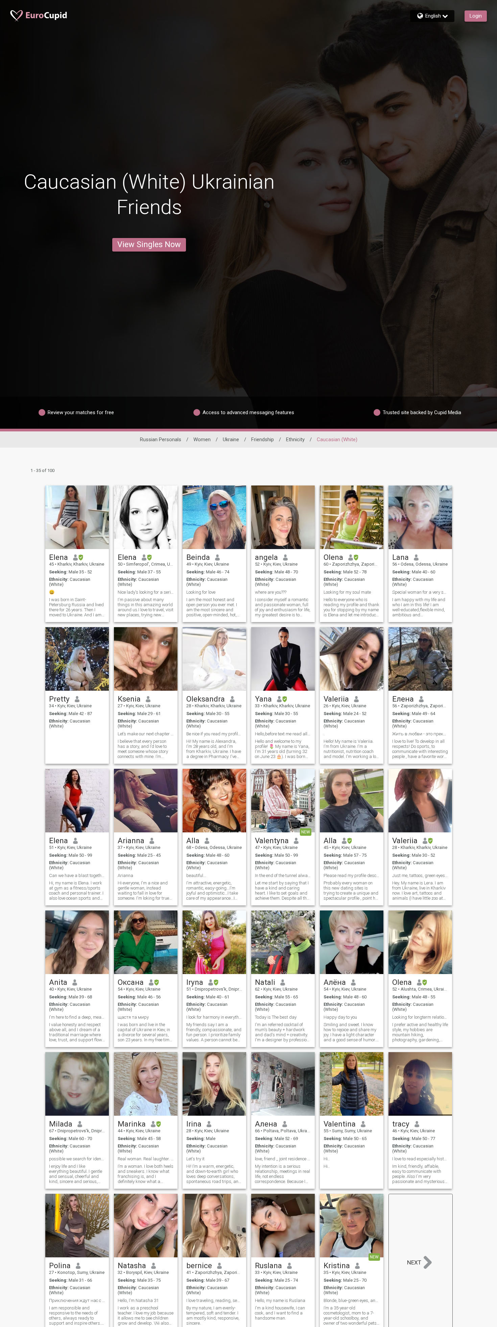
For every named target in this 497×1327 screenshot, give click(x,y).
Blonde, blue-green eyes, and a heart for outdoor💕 (352, 1300)
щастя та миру (133, 1017)
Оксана (131, 982)
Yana (263, 698)
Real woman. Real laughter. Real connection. (146, 1158)
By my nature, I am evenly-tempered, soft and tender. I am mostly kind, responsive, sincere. (212, 1315)
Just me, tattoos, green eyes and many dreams (420, 875)
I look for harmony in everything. (214, 1017)
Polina (60, 1265)
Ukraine (231, 439)
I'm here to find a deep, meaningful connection (77, 1017)
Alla (192, 840)
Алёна (335, 982)
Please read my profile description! (352, 875)
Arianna (131, 840)
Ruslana (268, 1265)
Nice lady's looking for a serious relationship (146, 592)
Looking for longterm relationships (420, 1017)
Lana (400, 557)
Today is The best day (276, 1017)
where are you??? (270, 592)
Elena (58, 557)
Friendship (262, 439)
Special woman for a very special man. (420, 592)
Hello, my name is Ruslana (280, 1300)
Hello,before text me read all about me (283, 733)
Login (476, 16)
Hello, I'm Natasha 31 (138, 1300)
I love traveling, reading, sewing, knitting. (214, 1300)
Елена (403, 698)
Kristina (337, 1265)
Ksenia (129, 698)
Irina (194, 1123)
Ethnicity (295, 439)
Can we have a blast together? (77, 875)
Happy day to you (340, 1017)
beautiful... (196, 875)
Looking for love (200, 592)
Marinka (132, 1123)
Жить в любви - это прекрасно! (420, 733)
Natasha (132, 1265)
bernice (199, 1265)
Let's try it (195, 1158)
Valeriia (336, 698)
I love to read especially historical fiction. (420, 1158)
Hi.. (327, 1158)
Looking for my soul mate (347, 592)
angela (266, 557)
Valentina (340, 1123)
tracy (400, 1123)
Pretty (59, 698)
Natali (265, 982)
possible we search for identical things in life (77, 1158)
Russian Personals (160, 439)
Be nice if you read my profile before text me (214, 733)
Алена (266, 1123)
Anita (58, 982)
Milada (60, 1123)
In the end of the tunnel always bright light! (283, 875)
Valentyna (272, 840)
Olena (333, 557)
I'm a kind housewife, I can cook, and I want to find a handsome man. (280, 1313)
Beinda (198, 557)
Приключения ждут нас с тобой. (77, 1300)
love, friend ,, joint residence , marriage (283, 1158)
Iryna (194, 982)
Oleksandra (205, 698)
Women (202, 439)
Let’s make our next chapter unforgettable (146, 733)
